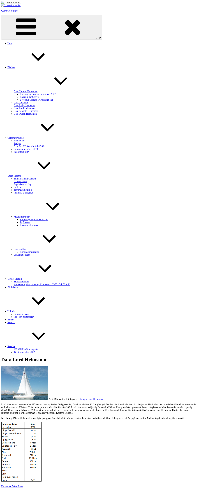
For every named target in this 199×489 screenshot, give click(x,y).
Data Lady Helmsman (24, 105)
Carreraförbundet (9, 10)
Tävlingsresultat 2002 (24, 352)
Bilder (10, 319)
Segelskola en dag (22, 184)
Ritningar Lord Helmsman (91, 399)
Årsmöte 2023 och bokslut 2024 (29, 146)
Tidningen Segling (23, 190)
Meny (98, 38)
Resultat (11, 346)
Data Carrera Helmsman (25, 91)
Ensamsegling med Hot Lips (34, 219)
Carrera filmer (20, 181)
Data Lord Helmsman (24, 108)
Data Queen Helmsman (25, 113)
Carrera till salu (21, 314)
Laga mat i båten (22, 254)
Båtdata (11, 67)
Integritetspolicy (21, 151)
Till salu (11, 311)
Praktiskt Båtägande (23, 192)
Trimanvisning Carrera (25, 178)
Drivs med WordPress (12, 486)
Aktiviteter (12, 287)
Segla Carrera (14, 175)
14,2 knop (25, 222)
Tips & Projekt (14, 278)
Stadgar (17, 143)
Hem (9, 43)
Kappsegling (20, 249)
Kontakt (11, 322)
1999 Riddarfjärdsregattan (26, 349)
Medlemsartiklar (22, 216)
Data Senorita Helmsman (26, 111)
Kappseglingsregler (29, 252)
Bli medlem (19, 140)
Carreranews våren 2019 (26, 149)
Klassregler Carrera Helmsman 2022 (38, 94)
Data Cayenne (21, 102)
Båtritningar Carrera (29, 97)
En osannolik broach (30, 225)
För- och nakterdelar (24, 316)
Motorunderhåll (21, 281)
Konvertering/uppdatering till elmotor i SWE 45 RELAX (42, 284)
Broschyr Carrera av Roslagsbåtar (36, 99)
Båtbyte (17, 187)
